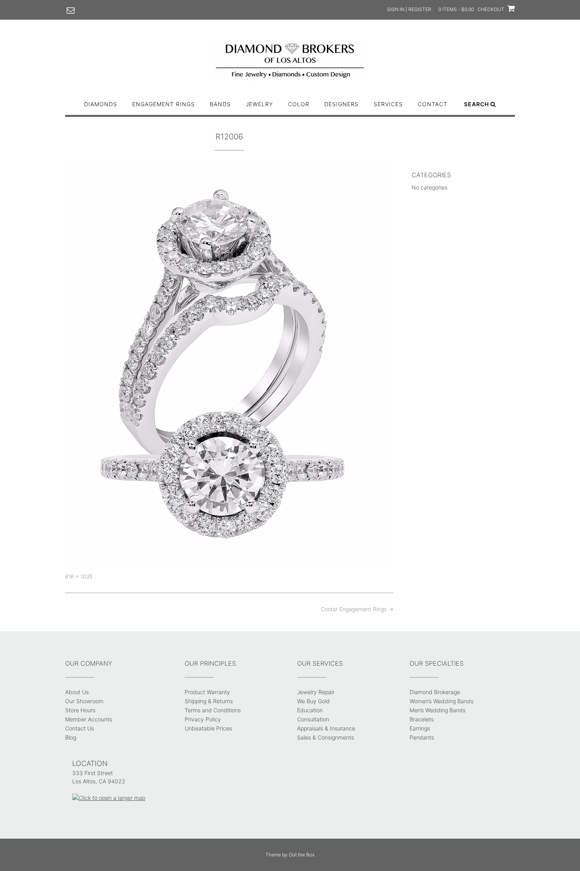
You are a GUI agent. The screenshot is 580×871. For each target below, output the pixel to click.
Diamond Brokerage (435, 692)
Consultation (313, 719)
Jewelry (259, 104)
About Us (77, 692)
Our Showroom (84, 701)
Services (388, 104)
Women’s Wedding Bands (441, 701)
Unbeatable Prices (208, 728)
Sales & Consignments (325, 737)
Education (310, 710)
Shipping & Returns (209, 701)
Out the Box (301, 855)
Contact (432, 104)
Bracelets (422, 719)
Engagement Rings (163, 104)
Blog (70, 737)
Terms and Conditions (213, 710)
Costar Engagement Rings (357, 609)
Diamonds (100, 104)
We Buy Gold (313, 701)
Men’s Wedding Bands (438, 710)
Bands (220, 104)
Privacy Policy (203, 719)
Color (298, 104)
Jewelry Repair (316, 692)
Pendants (422, 737)
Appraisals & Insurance (326, 728)
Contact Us (79, 728)
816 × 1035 (78, 576)
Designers (341, 104)
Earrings (420, 728)
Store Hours (80, 710)
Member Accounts (88, 719)
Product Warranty (207, 692)
